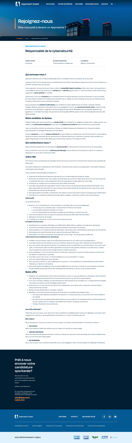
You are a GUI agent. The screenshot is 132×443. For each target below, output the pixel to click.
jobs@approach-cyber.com (22, 398)
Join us (27, 38)
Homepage (19, 38)
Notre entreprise (65, 4)
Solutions (50, 4)
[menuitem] (112, 4)
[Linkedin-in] (110, 417)
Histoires (79, 4)
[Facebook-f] (104, 417)
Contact (104, 4)
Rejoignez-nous (91, 4)
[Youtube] (115, 417)
